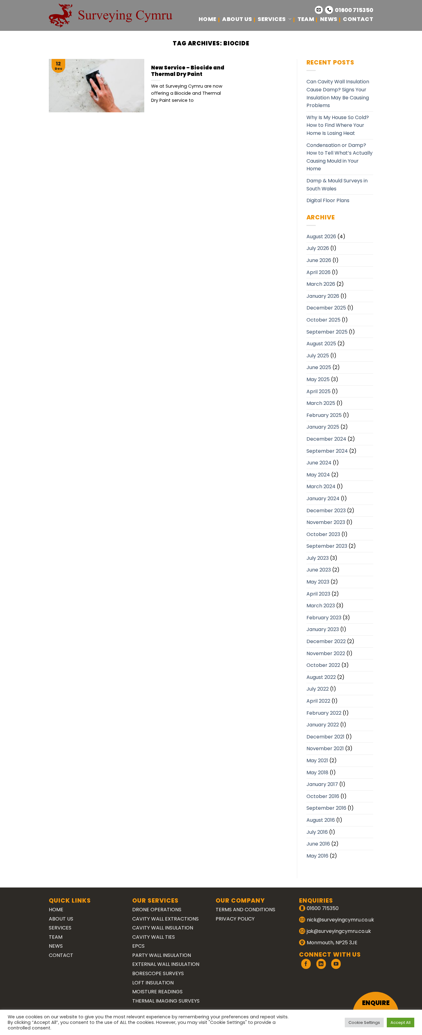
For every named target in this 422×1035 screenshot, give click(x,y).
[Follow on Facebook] (306, 964)
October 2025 (323, 319)
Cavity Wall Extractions (165, 918)
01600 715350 (354, 10)
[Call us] (329, 10)
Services (271, 19)
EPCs (138, 946)
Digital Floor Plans (327, 200)
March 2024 (320, 486)
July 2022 (317, 688)
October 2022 (323, 665)
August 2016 (320, 820)
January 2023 (322, 629)
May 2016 (317, 855)
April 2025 (318, 391)
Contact (358, 19)
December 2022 (326, 641)
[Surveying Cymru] (110, 15)
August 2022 (321, 677)
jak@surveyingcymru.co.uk (339, 931)
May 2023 (317, 581)
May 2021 (317, 760)
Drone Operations (156, 909)
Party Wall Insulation (161, 955)
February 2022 (323, 713)
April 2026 (318, 272)
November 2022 (325, 653)
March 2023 (320, 605)
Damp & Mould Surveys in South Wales (337, 184)
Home (207, 19)
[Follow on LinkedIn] (321, 964)
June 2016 (318, 843)
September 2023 (326, 546)
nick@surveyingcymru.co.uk (340, 919)
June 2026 (318, 260)
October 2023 (323, 534)
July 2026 (317, 248)
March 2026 (320, 284)
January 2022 (322, 724)
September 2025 (327, 331)
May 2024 (318, 474)
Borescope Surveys (158, 973)
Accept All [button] (400, 1022)
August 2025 (321, 343)
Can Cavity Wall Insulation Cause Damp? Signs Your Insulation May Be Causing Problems (337, 93)
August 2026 (321, 236)
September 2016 (326, 808)
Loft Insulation (153, 982)
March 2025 (320, 403)
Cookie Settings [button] (364, 1022)
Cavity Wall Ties (153, 937)
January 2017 (322, 784)
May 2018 (317, 772)
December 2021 (325, 736)
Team (306, 19)
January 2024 (323, 498)
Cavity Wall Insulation (162, 927)
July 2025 (317, 355)
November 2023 (325, 522)
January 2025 (322, 426)
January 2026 (322, 296)
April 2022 (318, 701)
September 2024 (327, 451)
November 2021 (325, 748)
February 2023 (323, 617)
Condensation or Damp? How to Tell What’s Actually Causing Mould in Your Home (339, 157)
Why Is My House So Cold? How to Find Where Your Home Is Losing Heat (337, 125)
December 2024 (326, 439)
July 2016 (317, 832)
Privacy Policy (235, 918)
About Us (237, 19)
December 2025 (326, 307)
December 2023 (326, 510)
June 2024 (318, 462)
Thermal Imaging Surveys (166, 1000)
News (328, 19)
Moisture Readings (157, 991)
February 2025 (324, 415)
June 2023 (318, 569)
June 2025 (318, 367)
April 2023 (318, 593)
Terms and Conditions (245, 909)
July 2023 (317, 558)
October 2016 (322, 796)
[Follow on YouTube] (336, 964)
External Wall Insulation (165, 964)
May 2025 (318, 379)
